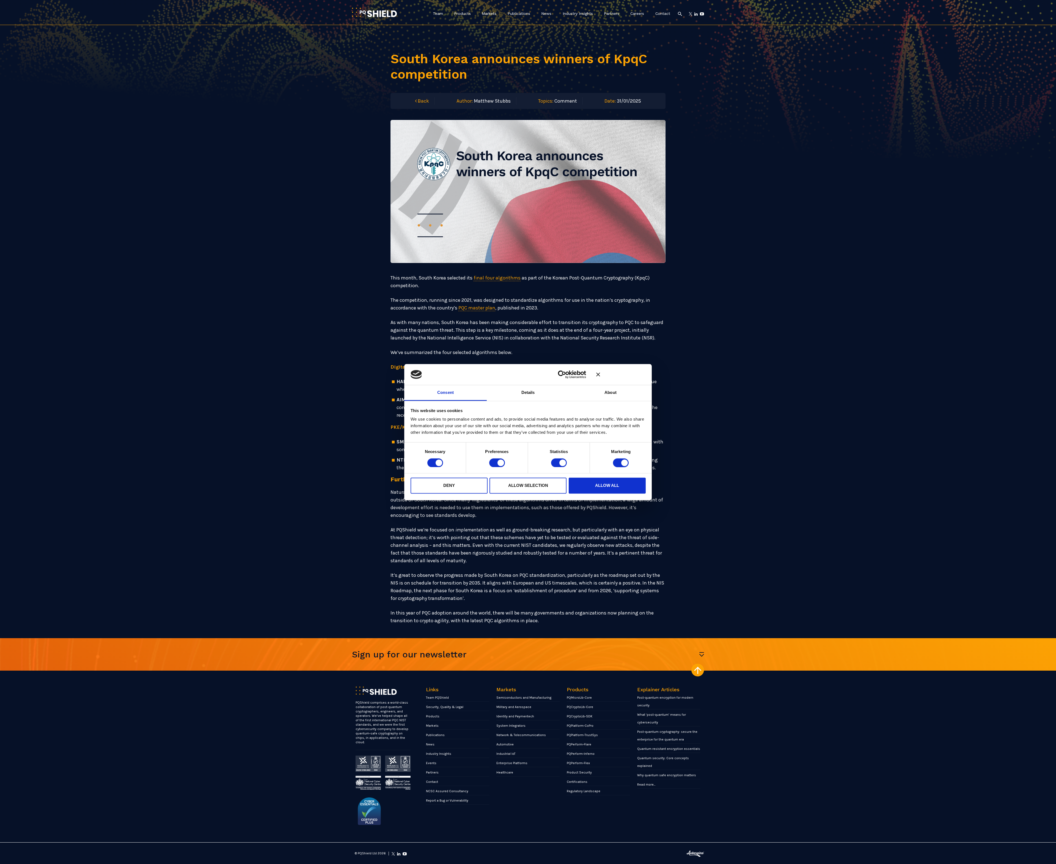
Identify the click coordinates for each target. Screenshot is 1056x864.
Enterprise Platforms (511, 763)
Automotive (505, 744)
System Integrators (511, 726)
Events (431, 763)
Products (462, 13)
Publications (519, 13)
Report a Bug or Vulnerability (447, 800)
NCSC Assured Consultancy (447, 791)
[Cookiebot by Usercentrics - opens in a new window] (562, 374)
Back (423, 101)
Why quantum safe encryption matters (666, 775)
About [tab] (610, 392)
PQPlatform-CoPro (580, 726)
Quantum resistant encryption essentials (668, 749)
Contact (662, 13)
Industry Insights (578, 13)
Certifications (577, 782)
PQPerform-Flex (578, 763)
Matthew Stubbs (492, 101)
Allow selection (528, 485)
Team (438, 13)
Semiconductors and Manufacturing (523, 698)
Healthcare (504, 772)
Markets (489, 13)
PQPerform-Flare (579, 744)
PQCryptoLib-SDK (579, 716)
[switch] (497, 462)
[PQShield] (374, 12)
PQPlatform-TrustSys (582, 735)
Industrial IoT (506, 754)
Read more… (646, 784)
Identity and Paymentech (515, 716)
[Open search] (680, 14)
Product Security (579, 772)
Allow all (607, 485)
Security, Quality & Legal (444, 707)
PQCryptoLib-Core (580, 707)
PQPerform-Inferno (581, 754)
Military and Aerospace (513, 707)
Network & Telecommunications (521, 735)
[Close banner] (621, 374)
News (546, 13)
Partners (611, 13)
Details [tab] (528, 392)
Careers (637, 13)
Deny (449, 485)
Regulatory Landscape (583, 791)
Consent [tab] (445, 392)
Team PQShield (437, 698)
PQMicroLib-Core (579, 698)
